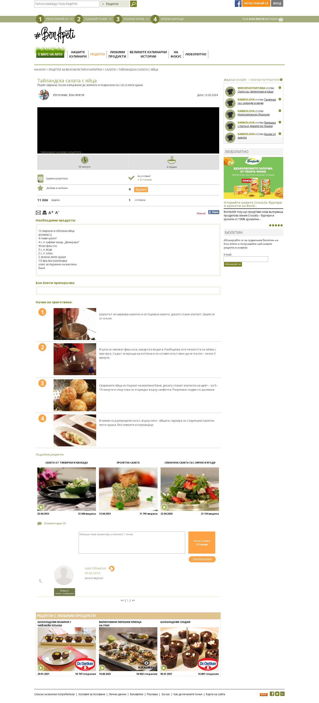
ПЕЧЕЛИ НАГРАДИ (172, 19)
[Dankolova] (230, 103)
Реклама (152, 694)
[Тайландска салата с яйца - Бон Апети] (75, 324)
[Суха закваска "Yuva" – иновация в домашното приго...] (270, 225)
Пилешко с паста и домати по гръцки (257, 124)
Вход (277, 3)
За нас (165, 694)
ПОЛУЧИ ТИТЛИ (134, 19)
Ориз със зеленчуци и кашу (255, 91)
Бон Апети (76, 95)
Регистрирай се (256, 3)
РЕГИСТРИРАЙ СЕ (57, 19)
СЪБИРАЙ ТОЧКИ (96, 19)
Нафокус (176, 54)
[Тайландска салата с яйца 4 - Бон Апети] (75, 430)
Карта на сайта (215, 694)
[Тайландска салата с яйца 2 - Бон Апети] (75, 359)
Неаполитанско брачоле (254, 114)
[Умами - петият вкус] (279, 225)
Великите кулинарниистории (148, 54)
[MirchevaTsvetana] (230, 91)
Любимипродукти (117, 54)
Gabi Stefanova (95, 568)
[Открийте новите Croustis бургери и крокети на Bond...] (273, 225)
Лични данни (117, 694)
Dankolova (246, 99)
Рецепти (97, 54)
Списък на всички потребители (54, 694)
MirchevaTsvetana (251, 88)
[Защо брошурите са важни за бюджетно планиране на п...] (281, 225)
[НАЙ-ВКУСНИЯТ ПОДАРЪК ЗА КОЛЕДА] (276, 225)
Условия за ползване (91, 694)
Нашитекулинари (78, 54)
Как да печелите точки (188, 694)
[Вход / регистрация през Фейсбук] (238, 3)
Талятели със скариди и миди (257, 101)
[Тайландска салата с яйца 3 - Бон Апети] (75, 395)
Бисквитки (136, 694)
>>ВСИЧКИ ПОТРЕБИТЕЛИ (264, 79)
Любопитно (195, 54)
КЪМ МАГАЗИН (260, 19)
